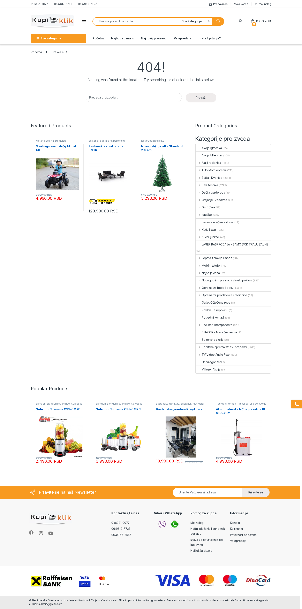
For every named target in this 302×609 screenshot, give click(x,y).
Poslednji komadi (213, 317)
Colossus (76, 403)
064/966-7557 (87, 4)
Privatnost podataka (243, 535)
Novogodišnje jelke (152, 140)
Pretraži (201, 97)
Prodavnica (220, 4)
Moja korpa (241, 4)
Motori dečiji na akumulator (51, 140)
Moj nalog (265, 4)
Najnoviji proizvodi (154, 38)
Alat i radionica (211, 162)
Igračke (207, 214)
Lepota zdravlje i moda (217, 258)
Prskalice (243, 403)
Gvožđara (208, 207)
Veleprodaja (182, 38)
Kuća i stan (209, 229)
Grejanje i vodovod (214, 200)
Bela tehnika (210, 185)
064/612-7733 (63, 4)
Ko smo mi (236, 528)
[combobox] (136, 21)
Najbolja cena (121, 38)
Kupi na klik (39, 600)
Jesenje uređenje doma (218, 222)
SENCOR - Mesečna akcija (219, 332)
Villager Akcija (211, 369)
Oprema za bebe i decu (218, 287)
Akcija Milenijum (212, 155)
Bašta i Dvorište (212, 177)
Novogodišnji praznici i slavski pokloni (227, 280)
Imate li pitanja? (209, 38)
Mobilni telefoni (212, 265)
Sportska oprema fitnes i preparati (224, 347)
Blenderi (41, 403)
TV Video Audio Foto (216, 354)
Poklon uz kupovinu (215, 310)
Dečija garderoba (213, 192)
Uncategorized (212, 362)
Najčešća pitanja (201, 550)
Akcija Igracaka (212, 148)
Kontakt (235, 522)
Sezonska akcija (213, 339)
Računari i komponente (217, 325)
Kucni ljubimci (210, 237)
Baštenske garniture (100, 140)
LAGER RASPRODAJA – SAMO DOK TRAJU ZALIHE (235, 244)
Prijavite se (255, 492)
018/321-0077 (39, 4)
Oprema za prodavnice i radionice (224, 295)
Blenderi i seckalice (58, 403)
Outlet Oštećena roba (216, 302)
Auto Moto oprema (214, 170)
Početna (98, 38)
